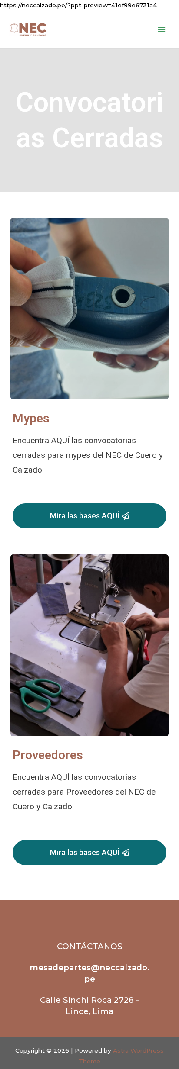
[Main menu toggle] (162, 30)
